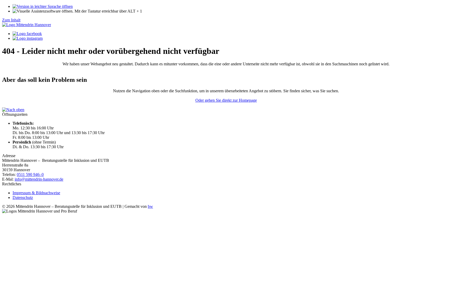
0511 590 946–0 (30, 174)
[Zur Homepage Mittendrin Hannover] (26, 24)
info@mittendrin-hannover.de (39, 179)
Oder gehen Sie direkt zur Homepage (226, 100)
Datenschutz (23, 197)
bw (150, 206)
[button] (77, 11)
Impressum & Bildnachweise (36, 193)
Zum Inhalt (11, 20)
